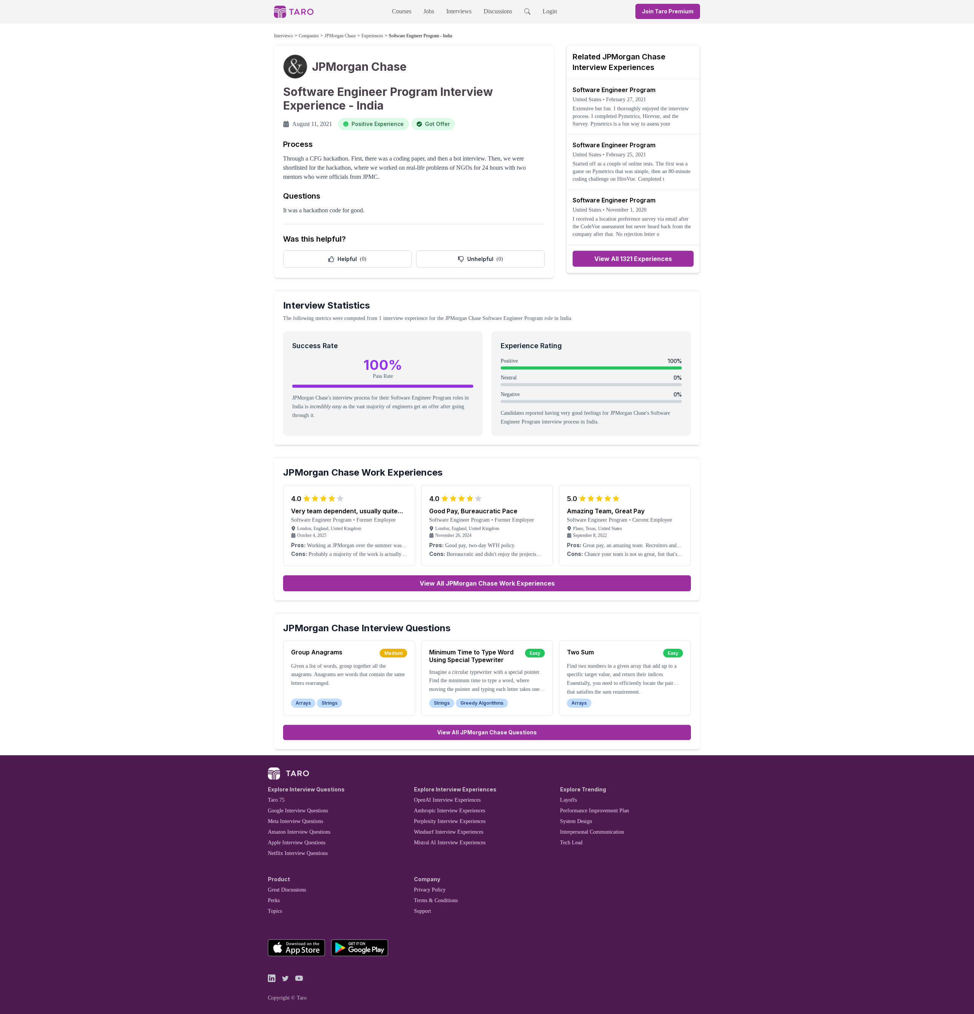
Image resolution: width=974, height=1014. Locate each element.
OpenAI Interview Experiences (447, 800)
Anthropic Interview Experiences (449, 810)
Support (422, 911)
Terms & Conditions (436, 900)
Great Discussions (287, 890)
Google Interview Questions (298, 810)
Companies (309, 35)
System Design (576, 821)
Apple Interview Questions (296, 842)
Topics (275, 911)
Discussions (498, 11)
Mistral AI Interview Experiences (449, 842)
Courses (401, 11)
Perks (274, 900)
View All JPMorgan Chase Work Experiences (487, 583)
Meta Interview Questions (295, 821)
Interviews (458, 11)
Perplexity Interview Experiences (449, 821)
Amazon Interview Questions (299, 832)
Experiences (372, 35)
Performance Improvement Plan (594, 810)
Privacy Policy (430, 890)
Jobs (428, 11)
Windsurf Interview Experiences (448, 832)
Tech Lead (571, 842)
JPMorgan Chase (340, 35)
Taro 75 (276, 800)
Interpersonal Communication (592, 832)
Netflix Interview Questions (298, 853)
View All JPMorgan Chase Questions (487, 732)
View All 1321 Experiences (633, 259)
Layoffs (568, 800)
